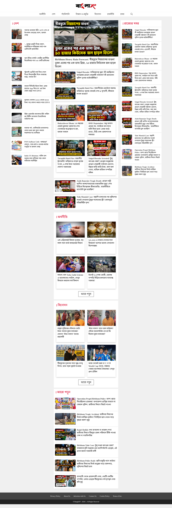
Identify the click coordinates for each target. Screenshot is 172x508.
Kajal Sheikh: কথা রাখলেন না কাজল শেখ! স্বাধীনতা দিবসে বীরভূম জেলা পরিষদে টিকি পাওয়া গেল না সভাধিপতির (96, 432)
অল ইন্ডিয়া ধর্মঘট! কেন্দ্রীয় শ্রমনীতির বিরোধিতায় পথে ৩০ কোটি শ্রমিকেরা (36, 59)
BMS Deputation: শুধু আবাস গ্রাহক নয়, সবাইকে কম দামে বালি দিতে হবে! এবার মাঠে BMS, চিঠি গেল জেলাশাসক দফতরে (101, 129)
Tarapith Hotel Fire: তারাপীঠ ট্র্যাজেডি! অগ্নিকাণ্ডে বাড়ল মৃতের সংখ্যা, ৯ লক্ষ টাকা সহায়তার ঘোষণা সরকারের (70, 163)
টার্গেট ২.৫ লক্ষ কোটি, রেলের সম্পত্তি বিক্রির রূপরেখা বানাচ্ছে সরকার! (101, 277)
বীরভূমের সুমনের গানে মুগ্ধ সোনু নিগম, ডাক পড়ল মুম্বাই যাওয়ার (70, 365)
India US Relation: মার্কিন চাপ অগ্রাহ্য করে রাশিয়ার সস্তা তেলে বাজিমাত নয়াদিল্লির (35, 158)
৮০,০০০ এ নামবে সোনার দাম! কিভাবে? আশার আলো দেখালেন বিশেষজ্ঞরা (101, 243)
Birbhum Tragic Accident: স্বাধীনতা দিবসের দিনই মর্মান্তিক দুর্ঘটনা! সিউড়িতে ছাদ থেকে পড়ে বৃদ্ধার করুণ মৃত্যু (95, 417)
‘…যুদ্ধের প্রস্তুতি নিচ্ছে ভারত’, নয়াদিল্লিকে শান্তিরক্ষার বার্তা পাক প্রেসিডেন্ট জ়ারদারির (35, 46)
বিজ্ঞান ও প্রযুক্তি (82, 14)
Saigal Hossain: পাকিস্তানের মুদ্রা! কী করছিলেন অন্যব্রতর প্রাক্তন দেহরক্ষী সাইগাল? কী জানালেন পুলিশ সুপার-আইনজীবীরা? (95, 75)
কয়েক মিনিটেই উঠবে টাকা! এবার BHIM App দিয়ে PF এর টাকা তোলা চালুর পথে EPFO (35, 88)
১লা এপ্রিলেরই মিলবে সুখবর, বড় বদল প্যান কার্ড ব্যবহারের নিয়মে (70, 242)
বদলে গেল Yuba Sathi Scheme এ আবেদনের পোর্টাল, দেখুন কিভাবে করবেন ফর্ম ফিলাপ (70, 277)
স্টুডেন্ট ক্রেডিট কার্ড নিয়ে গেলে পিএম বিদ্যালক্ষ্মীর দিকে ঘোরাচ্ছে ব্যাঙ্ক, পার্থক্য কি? (35, 74)
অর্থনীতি (42, 14)
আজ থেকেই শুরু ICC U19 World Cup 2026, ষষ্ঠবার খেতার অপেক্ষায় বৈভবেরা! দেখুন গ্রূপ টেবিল (101, 367)
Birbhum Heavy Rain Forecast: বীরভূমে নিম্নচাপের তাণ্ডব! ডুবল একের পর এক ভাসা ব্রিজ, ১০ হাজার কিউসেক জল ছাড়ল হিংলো (85, 63)
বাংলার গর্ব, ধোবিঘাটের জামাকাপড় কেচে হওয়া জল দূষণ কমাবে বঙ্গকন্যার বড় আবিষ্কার (36, 130)
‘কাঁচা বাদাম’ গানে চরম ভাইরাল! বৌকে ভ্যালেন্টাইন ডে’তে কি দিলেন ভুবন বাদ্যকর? (101, 331)
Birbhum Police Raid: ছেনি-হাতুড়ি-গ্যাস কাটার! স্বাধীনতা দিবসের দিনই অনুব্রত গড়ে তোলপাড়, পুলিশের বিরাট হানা (96, 463)
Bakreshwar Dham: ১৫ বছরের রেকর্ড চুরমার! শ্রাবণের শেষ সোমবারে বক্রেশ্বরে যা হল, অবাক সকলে (70, 127)
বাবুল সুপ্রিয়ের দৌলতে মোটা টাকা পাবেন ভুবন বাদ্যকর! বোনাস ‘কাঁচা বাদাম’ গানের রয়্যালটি (69, 332)
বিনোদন (98, 14)
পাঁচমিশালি (65, 14)
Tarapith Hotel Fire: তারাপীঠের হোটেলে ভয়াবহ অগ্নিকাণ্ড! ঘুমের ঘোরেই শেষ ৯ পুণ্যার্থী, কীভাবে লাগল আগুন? (96, 91)
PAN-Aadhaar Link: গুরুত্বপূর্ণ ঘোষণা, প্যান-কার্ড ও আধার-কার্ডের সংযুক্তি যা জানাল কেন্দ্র (36, 144)
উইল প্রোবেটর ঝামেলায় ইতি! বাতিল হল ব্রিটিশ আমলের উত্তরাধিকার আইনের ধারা (36, 116)
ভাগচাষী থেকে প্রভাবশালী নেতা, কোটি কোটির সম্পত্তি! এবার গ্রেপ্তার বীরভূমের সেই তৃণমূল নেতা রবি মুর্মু (96, 479)
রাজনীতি (110, 14)
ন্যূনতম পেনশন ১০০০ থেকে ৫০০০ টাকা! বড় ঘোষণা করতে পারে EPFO (37, 101)
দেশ (53, 14)
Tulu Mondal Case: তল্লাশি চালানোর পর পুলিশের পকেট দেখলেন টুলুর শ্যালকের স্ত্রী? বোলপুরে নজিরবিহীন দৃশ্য (97, 199)
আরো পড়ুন (86, 294)
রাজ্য (122, 14)
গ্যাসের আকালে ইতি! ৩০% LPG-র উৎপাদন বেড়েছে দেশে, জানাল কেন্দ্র (36, 32)
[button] (131, 14)
